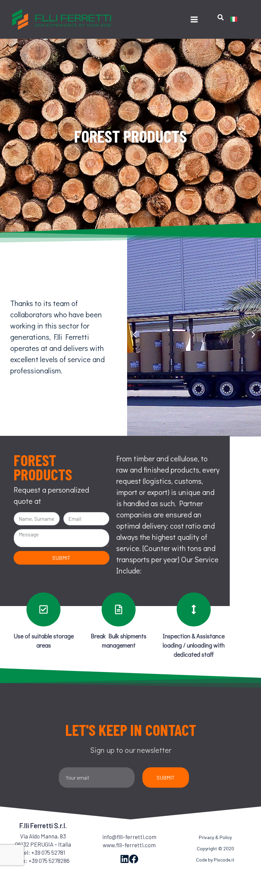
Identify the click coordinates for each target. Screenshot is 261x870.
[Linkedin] (124, 859)
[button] (134, 335)
